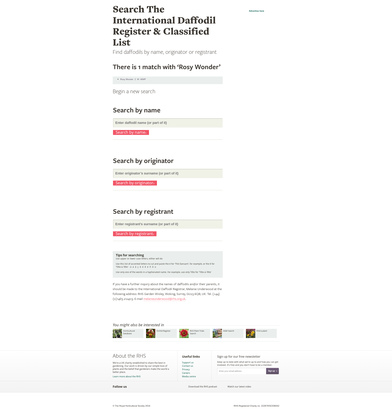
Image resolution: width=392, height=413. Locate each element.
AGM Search (228, 330)
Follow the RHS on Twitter (138, 386)
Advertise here (256, 11)
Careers (186, 372)
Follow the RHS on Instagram (165, 386)
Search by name (130, 132)
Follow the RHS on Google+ (159, 386)
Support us (188, 362)
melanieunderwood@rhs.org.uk (164, 299)
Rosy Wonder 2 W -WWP (133, 79)
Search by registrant (134, 233)
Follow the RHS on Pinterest (152, 386)
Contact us (187, 365)
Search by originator (134, 183)
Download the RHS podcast (202, 386)
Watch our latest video (239, 386)
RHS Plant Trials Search (197, 332)
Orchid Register (163, 330)
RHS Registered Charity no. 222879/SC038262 (256, 406)
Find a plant (261, 330)
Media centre (189, 376)
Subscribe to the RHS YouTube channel (145, 386)
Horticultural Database (129, 332)
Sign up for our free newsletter (238, 356)
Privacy (186, 369)
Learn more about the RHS (127, 376)
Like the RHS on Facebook (132, 386)
